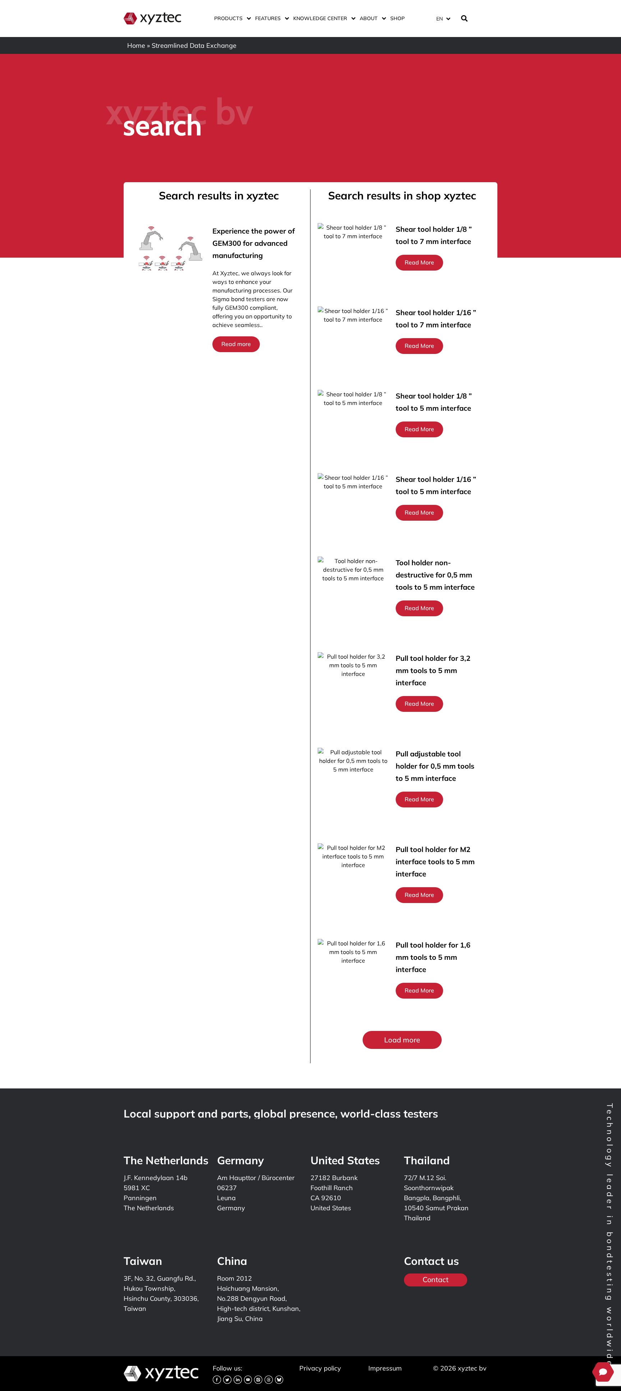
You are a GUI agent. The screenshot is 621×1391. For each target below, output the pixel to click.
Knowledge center (320, 18)
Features (268, 18)
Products (228, 18)
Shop (397, 18)
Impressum (385, 1368)
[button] (402, 1040)
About (369, 18)
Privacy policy (320, 1368)
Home (136, 45)
